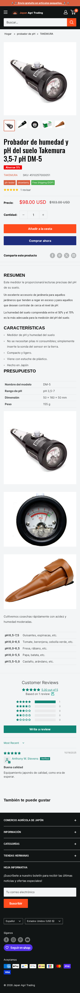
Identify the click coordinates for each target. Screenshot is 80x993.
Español (10, 921)
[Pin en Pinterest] (59, 255)
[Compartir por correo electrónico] (73, 255)
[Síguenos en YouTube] (27, 939)
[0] (73, 12)
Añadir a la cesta (40, 229)
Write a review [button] (40, 729)
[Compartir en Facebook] (52, 255)
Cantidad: (10, 215)
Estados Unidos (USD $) (41, 921)
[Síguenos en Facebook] (6, 939)
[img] (12, 753)
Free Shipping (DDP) (43, 182)
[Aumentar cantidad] (43, 215)
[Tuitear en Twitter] (66, 255)
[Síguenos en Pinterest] (20, 939)
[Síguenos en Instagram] (13, 939)
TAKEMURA (46, 33)
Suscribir (15, 903)
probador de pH (26, 33)
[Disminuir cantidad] (23, 215)
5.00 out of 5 (49, 690)
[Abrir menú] (5, 12)
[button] (23, 702)
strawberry (23, 182)
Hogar (8, 33)
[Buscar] (71, 22)
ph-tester (10, 182)
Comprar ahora (40, 241)
